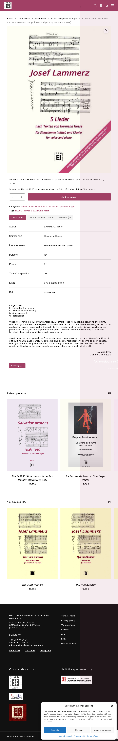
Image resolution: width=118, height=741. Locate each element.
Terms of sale (68, 616)
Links (63, 639)
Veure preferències (102, 730)
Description (18, 217)
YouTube (30, 650)
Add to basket (69, 197)
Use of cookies (65, 736)
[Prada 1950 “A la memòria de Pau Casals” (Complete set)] (32, 435)
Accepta (55, 730)
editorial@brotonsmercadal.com (27, 645)
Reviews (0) (64, 217)
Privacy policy (79, 736)
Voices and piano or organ (64, 18)
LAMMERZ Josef (41, 211)
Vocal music (40, 18)
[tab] (17, 217)
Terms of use (92, 736)
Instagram (45, 650)
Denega (78, 730)
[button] (112, 705)
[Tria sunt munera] (32, 543)
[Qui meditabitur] (85, 543)
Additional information (41, 217)
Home (10, 18)
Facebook (14, 650)
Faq (63, 634)
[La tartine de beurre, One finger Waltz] (85, 435)
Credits (64, 629)
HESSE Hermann (23, 211)
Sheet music (24, 18)
